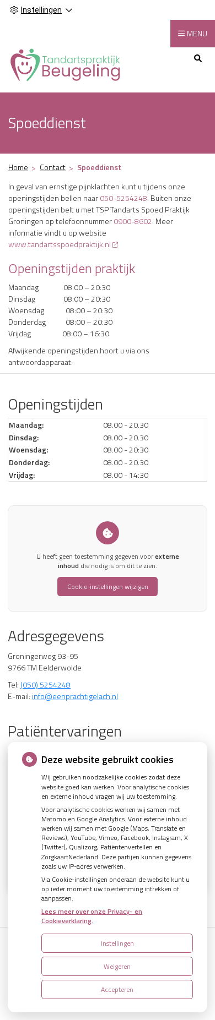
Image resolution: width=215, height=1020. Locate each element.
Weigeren (117, 966)
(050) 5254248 (45, 684)
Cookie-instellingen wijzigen (107, 586)
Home (18, 167)
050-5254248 (123, 198)
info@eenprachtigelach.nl (75, 696)
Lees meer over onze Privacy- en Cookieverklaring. (91, 916)
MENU (197, 33)
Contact (53, 167)
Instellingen (117, 943)
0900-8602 (133, 221)
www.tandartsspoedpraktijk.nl (59, 244)
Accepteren (117, 989)
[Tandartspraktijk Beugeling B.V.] (65, 64)
